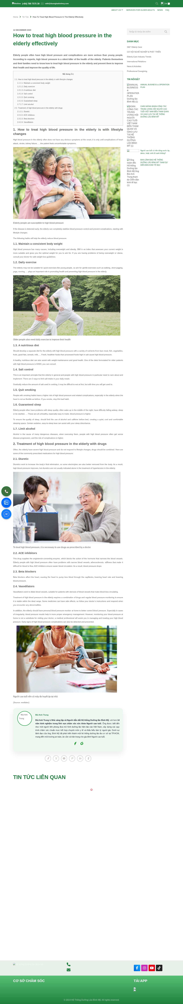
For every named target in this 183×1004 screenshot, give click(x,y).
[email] (64, 758)
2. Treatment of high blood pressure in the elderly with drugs (39, 108)
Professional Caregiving (137, 71)
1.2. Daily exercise (26, 86)
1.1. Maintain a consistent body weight (33, 83)
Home (15, 17)
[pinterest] (72, 758)
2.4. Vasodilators (25, 122)
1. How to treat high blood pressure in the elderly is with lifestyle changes (44, 79)
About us (116, 10)
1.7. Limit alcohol (25, 104)
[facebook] (48, 758)
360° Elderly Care (134, 47)
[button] (91, 790)
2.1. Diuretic (23, 112)
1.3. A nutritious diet (26, 90)
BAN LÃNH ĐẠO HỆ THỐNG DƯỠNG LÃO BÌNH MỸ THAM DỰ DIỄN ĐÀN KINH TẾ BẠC (154, 162)
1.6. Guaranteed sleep (27, 101)
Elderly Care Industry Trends (139, 57)
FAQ (167, 10)
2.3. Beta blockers (25, 119)
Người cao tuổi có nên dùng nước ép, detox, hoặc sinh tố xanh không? (155, 152)
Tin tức (25, 17)
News (160, 10)
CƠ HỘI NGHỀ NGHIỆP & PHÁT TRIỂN (144, 52)
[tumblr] (88, 758)
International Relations (136, 61)
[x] (56, 758)
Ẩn (72, 74)
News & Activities (134, 66)
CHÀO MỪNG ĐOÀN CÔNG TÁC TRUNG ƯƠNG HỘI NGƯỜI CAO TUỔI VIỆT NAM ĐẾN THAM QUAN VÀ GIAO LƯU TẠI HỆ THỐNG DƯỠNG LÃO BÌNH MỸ (154, 111)
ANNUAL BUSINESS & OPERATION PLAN (154, 86)
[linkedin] (80, 758)
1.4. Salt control (25, 94)
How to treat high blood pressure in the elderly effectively (58, 17)
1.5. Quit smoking (25, 97)
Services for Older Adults (140, 10)
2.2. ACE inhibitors (26, 115)
